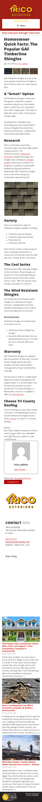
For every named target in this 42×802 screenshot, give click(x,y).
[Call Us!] (5, 797)
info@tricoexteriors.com (17, 542)
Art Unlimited (33, 795)
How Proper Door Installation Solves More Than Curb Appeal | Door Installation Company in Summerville (20, 647)
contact (13, 418)
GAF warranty (18, 394)
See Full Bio (19, 469)
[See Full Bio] (26, 469)
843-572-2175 (21, 21)
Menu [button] (22, 25)
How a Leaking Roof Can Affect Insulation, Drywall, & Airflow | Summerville (17, 708)
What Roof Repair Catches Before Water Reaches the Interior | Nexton (20, 763)
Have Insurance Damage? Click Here (21, 32)
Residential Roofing (23, 478)
